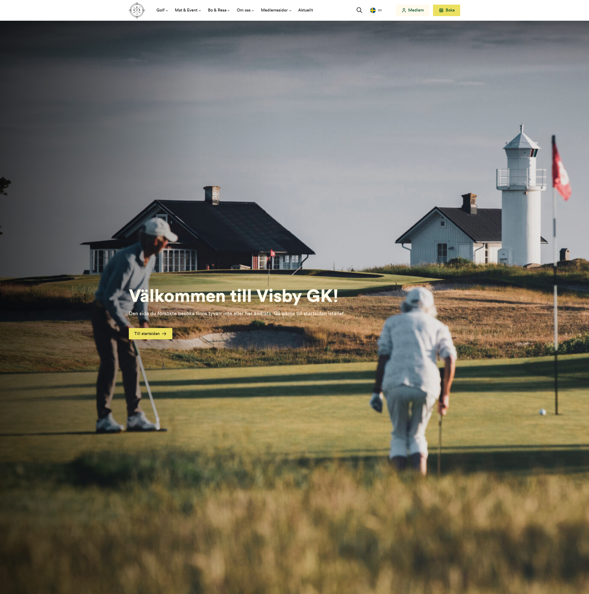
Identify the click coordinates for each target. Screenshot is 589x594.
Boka (450, 10)
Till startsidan (147, 334)
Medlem (416, 10)
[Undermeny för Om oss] (252, 10)
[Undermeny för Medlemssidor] (290, 10)
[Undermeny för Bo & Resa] (228, 10)
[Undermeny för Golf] (167, 10)
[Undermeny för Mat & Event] (200, 10)
